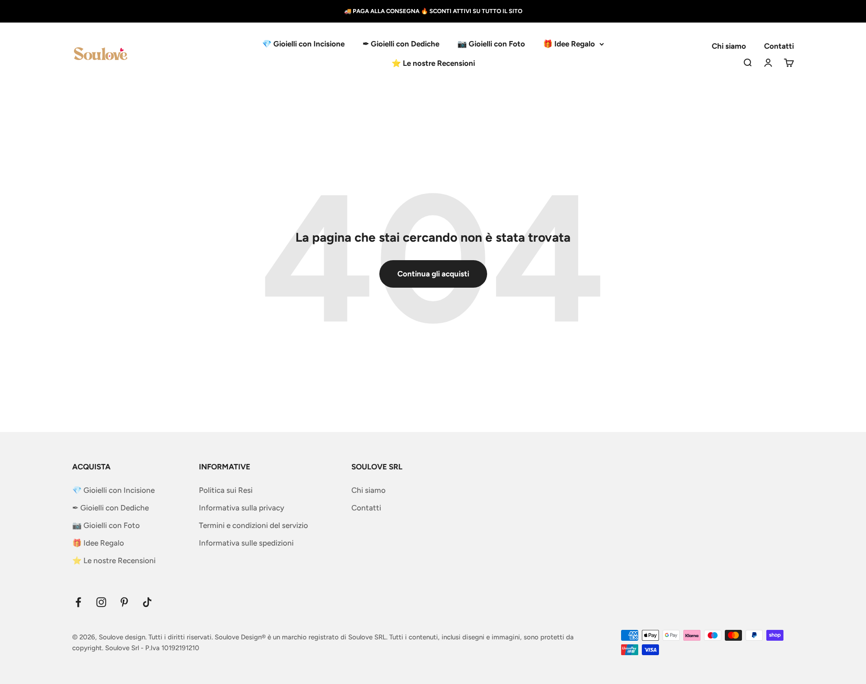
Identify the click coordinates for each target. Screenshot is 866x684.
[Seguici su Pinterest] (124, 602)
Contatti (779, 45)
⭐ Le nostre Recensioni (433, 63)
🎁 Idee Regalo (569, 43)
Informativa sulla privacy (241, 507)
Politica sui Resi (226, 490)
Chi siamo (729, 45)
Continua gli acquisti (433, 273)
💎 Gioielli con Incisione (303, 43)
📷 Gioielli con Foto (491, 43)
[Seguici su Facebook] (78, 602)
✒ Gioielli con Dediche (401, 43)
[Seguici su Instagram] (101, 602)
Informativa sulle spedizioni (246, 542)
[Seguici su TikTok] (147, 602)
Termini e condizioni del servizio (253, 525)
